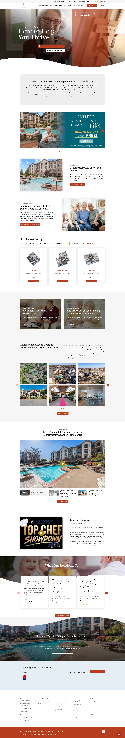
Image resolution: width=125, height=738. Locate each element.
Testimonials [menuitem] (23, 711)
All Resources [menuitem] (58, 714)
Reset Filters (90, 243)
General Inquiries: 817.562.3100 (63, 1)
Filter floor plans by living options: (29, 243)
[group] (62, 130)
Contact (102, 5)
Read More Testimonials (62, 615)
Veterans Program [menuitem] (24, 720)
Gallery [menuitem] (22, 714)
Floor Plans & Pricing (65, 5)
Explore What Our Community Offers (62, 652)
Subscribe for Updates (96, 1)
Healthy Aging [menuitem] (76, 711)
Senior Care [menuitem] (76, 714)
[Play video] (62, 464)
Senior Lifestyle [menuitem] (77, 704)
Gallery (74, 5)
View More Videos (62, 501)
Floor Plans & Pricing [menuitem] (25, 708)
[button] (22, 130)
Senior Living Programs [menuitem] (26, 717)
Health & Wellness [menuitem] (60, 706)
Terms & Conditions (56, 731)
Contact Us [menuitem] (93, 705)
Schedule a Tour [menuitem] (94, 702)
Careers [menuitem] (92, 714)
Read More (27, 324)
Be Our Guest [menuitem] (93, 698)
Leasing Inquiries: (80, 1)
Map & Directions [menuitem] (94, 711)
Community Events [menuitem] (95, 708)
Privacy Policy (48, 731)
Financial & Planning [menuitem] (60, 703)
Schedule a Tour (92, 5)
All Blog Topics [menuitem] (77, 717)
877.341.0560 (40, 731)
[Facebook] (103, 731)
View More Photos (62, 413)
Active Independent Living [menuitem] (44, 698)
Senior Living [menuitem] (76, 707)
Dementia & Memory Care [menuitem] (62, 700)
